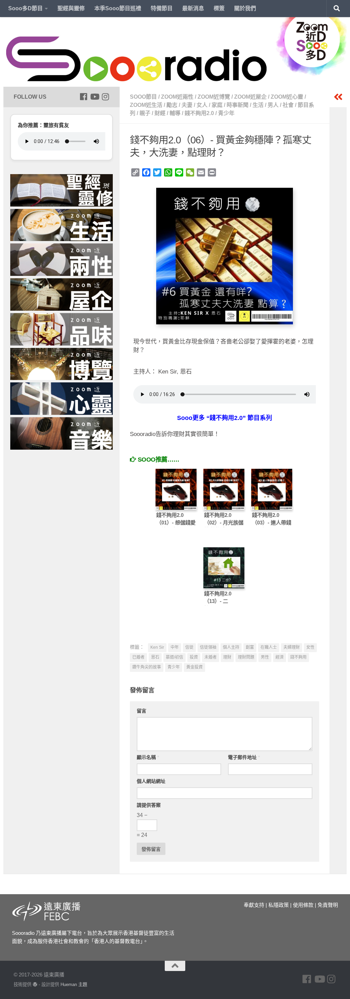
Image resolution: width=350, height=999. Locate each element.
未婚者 (210, 657)
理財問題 (246, 657)
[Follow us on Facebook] (83, 97)
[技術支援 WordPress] (35, 984)
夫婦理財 (291, 647)
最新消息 (193, 8)
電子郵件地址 (244, 757)
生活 (258, 105)
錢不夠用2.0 (199, 113)
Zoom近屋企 (250, 97)
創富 (250, 647)
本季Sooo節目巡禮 (117, 8)
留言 (141, 711)
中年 (175, 647)
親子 (144, 113)
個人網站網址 (151, 781)
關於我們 (245, 8)
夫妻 (186, 105)
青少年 (226, 113)
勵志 (171, 105)
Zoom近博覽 (214, 97)
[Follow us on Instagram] (105, 97)
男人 (273, 105)
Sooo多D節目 (25, 8)
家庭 (217, 105)
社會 (288, 105)
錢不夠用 (298, 657)
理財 (227, 657)
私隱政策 (278, 905)
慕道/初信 (174, 657)
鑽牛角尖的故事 (146, 667)
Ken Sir (157, 647)
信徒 (189, 647)
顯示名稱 (148, 757)
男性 (265, 657)
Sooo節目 (143, 97)
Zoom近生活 (146, 105)
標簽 (219, 8)
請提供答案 (149, 805)
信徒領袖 (208, 647)
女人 (202, 105)
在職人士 (268, 647)
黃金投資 (194, 667)
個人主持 (231, 647)
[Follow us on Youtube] (94, 97)
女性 (310, 647)
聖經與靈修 (71, 8)
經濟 (279, 657)
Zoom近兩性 (177, 97)
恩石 (155, 657)
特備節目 (162, 8)
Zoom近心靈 (287, 97)
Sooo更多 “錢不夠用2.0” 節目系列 (224, 417)
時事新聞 (237, 105)
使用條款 (303, 905)
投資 (194, 657)
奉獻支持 (254, 905)
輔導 (175, 113)
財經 (159, 113)
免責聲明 (328, 905)
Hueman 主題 (73, 984)
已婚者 (138, 657)
